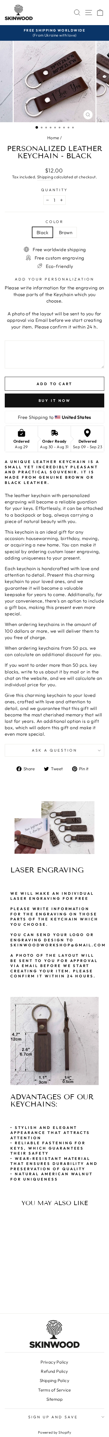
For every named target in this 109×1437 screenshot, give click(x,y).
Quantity (54, 190)
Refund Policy (54, 1371)
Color (55, 221)
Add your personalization (54, 279)
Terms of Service (54, 1390)
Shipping (45, 176)
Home (53, 137)
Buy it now (55, 400)
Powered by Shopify (54, 1432)
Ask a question (54, 750)
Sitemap (54, 1399)
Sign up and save (53, 1417)
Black (42, 232)
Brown (65, 232)
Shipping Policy (54, 1380)
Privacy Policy (54, 1362)
